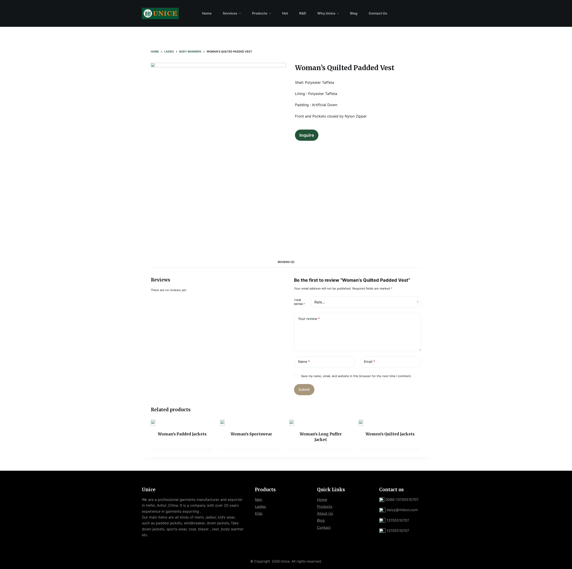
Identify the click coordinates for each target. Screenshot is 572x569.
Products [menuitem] (259, 13)
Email (369, 361)
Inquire (306, 135)
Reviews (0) (286, 262)
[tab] (286, 262)
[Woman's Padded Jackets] (182, 423)
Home (322, 499)
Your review (309, 319)
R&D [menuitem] (302, 13)
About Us (325, 513)
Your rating (299, 302)
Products (324, 506)
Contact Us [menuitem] (378, 13)
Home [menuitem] (207, 13)
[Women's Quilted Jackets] (390, 423)
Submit (304, 389)
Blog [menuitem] (354, 13)
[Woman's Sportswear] (251, 423)
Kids (258, 513)
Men (258, 499)
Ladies (260, 506)
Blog (321, 520)
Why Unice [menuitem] (326, 13)
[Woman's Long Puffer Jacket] (320, 423)
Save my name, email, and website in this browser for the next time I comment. (356, 376)
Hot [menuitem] (285, 13)
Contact (324, 527)
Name (304, 361)
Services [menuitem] (230, 13)
